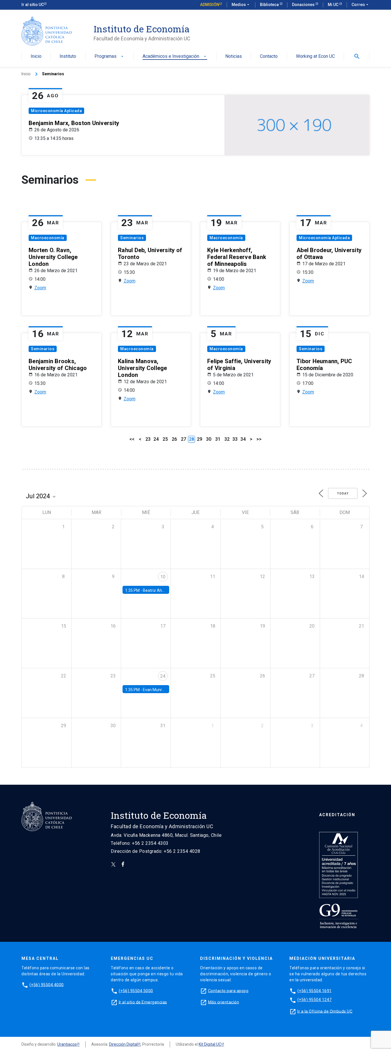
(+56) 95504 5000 (136, 990)
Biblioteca (270, 4)
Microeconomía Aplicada (56, 110)
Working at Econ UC (315, 56)
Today (343, 493)
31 (217, 439)
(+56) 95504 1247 (314, 1000)
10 (162, 577)
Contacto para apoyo (228, 990)
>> (259, 439)
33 (235, 439)
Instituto (68, 56)
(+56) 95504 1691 (314, 990)
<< (132, 439)
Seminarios (132, 238)
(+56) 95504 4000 (46, 984)
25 (165, 439)
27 (183, 439)
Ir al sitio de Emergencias (143, 1002)
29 (199, 439)
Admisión (209, 4)
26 (174, 439)
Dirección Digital (123, 1044)
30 (208, 439)
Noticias (233, 56)
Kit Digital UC (210, 1044)
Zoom (40, 287)
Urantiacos (67, 1044)
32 (227, 439)
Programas (109, 56)
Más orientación (223, 1002)
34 (243, 439)
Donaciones (303, 4)
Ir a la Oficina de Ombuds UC (324, 1011)
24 (156, 439)
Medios (241, 4)
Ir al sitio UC (32, 4)
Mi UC (333, 4)
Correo (360, 4)
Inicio (36, 56)
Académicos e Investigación (175, 56)
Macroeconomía (47, 238)
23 (148, 439)
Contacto (269, 56)
